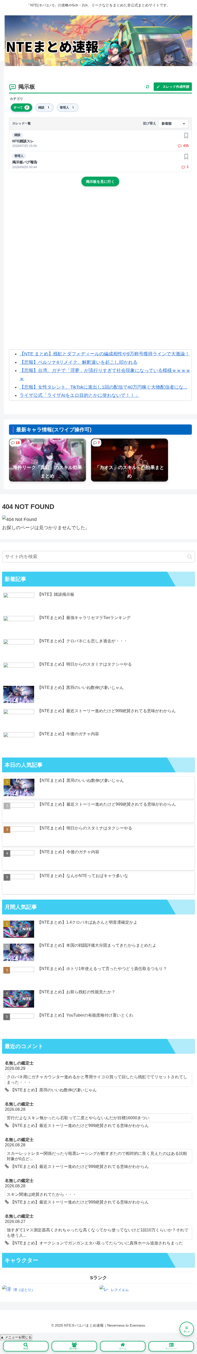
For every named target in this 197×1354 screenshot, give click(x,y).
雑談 (17, 135)
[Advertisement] (100, 234)
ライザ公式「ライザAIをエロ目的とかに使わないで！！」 (79, 395)
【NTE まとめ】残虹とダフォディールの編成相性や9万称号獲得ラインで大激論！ (104, 353)
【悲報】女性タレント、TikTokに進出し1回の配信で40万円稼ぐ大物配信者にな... (103, 387)
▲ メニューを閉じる (16, 1337)
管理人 (19, 156)
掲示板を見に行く (100, 181)
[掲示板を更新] (147, 86)
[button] (189, 557)
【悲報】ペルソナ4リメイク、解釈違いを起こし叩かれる (78, 362)
